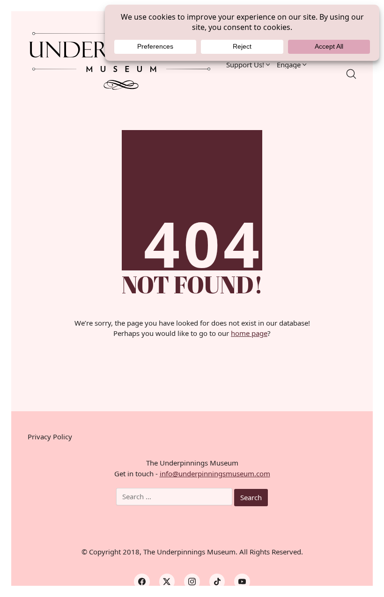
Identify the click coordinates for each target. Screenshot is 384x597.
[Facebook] (142, 582)
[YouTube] (242, 582)
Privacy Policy (50, 436)
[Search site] (351, 74)
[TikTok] (217, 582)
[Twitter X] (167, 582)
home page (249, 333)
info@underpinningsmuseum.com (215, 473)
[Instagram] (192, 582)
